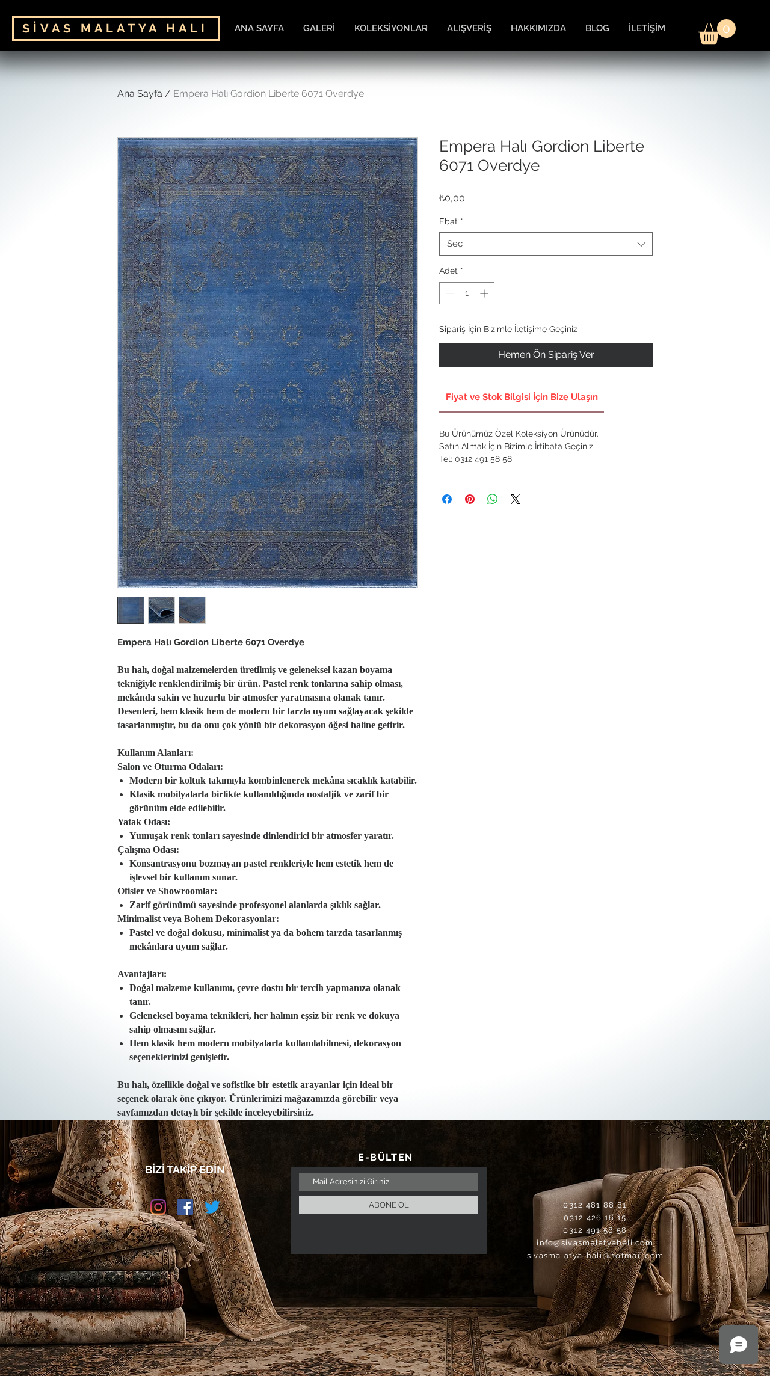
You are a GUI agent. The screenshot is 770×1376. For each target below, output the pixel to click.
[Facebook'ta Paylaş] (447, 499)
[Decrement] (448, 293)
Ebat (451, 221)
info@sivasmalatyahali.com (595, 1242)
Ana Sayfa (139, 93)
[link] (522, 397)
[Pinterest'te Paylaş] (470, 499)
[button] (717, 31)
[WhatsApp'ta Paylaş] (492, 499)
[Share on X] (515, 499)
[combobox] (546, 244)
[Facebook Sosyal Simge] (185, 1207)
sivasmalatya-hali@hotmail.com (595, 1255)
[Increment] (485, 293)
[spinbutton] (467, 293)
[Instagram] (158, 1207)
